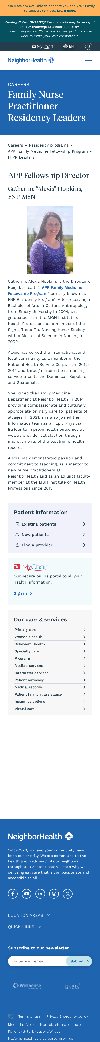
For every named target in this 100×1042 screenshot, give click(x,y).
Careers (15, 145)
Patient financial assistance (38, 694)
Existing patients (39, 524)
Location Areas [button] (25, 915)
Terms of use (29, 1016)
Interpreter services (31, 673)
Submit (77, 961)
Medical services (29, 666)
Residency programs (49, 145)
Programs (23, 658)
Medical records (28, 687)
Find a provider (37, 544)
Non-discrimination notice (62, 1024)
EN (71, 46)
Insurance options (30, 701)
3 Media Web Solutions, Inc (10, 1016)
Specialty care (27, 651)
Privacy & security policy (67, 1016)
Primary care (25, 630)
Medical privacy (21, 1024)
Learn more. (66, 10)
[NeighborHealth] (31, 60)
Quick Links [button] (21, 926)
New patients (35, 534)
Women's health (28, 637)
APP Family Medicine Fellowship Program (48, 151)
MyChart (42, 46)
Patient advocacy (29, 680)
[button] (88, 60)
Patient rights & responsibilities (34, 1031)
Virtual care (25, 709)
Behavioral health (30, 644)
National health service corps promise (40, 1038)
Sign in (21, 593)
